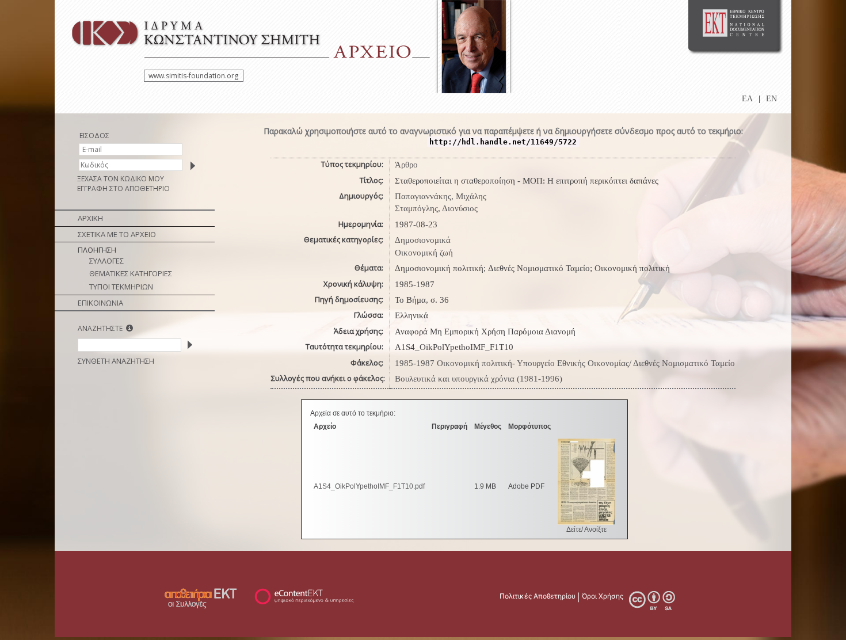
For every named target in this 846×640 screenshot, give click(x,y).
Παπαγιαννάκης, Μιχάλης (440, 196)
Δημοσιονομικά (423, 240)
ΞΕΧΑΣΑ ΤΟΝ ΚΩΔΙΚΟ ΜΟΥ (120, 179)
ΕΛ (747, 98)
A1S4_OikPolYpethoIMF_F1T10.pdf (369, 486)
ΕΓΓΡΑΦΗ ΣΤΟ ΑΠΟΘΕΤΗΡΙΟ (123, 188)
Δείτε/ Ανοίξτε (586, 529)
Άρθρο (406, 164)
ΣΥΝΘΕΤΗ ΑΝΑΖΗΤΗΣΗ (116, 361)
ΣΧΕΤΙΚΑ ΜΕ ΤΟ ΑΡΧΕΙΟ (117, 234)
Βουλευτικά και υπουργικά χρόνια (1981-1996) (478, 378)
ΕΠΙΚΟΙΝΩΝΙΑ (100, 303)
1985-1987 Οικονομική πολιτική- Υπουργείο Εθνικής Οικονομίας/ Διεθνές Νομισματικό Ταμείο (565, 363)
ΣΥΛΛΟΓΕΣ (106, 261)
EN (771, 98)
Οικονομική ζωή (424, 252)
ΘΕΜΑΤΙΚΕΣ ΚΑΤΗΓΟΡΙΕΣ (130, 273)
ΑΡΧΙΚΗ (90, 218)
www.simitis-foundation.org (193, 76)
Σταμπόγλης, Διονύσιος (436, 208)
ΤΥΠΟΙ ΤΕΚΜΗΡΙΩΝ (121, 286)
